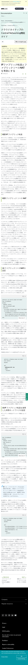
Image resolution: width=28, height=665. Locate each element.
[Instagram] (9, 615)
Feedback (5, 640)
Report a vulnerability (8, 644)
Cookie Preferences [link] (7, 648)
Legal (3, 627)
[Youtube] (15, 615)
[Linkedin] (12, 615)
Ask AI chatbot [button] (16, 1)
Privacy (4, 623)
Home (2, 20)
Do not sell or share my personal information (11, 635)
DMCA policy (6, 631)
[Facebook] (3, 615)
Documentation (6, 13)
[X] (6, 615)
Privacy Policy (4, 656)
